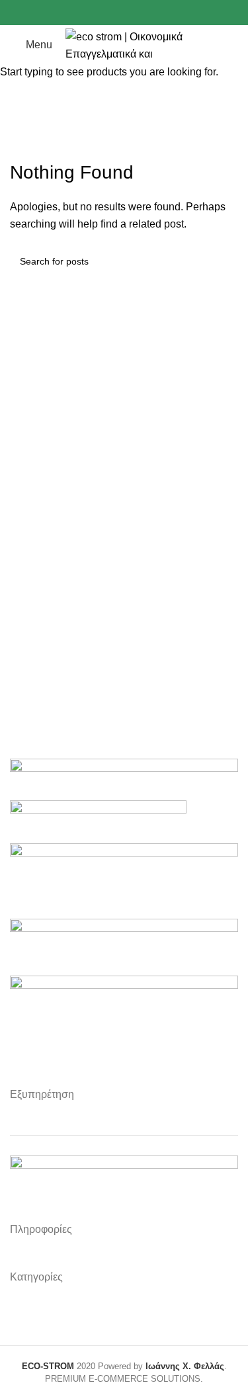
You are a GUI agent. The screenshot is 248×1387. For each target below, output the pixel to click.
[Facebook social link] (93, 12)
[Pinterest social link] (139, 12)
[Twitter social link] (108, 12)
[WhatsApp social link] (154, 12)
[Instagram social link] (124, 12)
